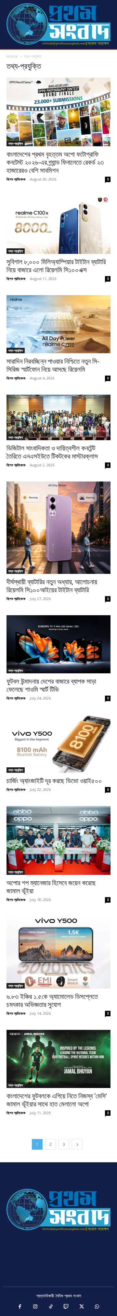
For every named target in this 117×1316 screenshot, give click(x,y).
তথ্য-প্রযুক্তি (15, 143)
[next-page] (77, 1144)
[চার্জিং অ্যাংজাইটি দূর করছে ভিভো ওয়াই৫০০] (58, 744)
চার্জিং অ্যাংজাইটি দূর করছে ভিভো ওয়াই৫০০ (54, 781)
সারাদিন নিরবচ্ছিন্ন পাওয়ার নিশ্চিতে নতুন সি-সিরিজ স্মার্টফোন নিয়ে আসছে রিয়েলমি (52, 365)
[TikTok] (51, 1307)
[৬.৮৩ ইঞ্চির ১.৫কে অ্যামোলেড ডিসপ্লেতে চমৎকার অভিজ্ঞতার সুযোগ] (58, 952)
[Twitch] (66, 1307)
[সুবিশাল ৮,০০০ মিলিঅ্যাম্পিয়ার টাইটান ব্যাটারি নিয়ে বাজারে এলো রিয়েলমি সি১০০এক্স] (58, 225)
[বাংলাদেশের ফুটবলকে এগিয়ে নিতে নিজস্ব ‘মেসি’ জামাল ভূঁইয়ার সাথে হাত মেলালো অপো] (58, 1059)
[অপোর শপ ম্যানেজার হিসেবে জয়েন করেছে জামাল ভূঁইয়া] (58, 840)
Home (12, 56)
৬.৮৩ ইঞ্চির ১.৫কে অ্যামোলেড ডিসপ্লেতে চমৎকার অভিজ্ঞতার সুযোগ (52, 1001)
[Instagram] (35, 1307)
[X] (82, 1307)
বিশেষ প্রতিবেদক (15, 179)
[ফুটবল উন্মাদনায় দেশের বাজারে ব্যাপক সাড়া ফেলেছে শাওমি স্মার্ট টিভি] (58, 644)
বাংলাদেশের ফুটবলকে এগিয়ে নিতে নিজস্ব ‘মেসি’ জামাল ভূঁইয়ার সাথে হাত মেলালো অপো (56, 1100)
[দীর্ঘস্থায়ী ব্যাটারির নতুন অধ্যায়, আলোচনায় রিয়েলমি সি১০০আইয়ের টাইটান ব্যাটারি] (58, 528)
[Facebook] (20, 1307)
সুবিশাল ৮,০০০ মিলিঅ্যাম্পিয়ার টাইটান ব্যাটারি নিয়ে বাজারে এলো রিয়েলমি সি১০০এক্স (56, 266)
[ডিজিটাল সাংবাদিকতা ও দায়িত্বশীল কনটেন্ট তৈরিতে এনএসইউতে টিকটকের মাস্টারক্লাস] (58, 417)
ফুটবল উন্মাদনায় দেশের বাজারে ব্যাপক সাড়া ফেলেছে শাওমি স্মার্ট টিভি (51, 685)
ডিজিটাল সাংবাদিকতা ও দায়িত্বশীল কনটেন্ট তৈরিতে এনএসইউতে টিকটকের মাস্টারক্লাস (52, 452)
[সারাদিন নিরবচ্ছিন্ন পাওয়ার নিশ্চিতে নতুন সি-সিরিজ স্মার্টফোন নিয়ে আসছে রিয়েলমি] (58, 324)
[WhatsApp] (97, 1307)
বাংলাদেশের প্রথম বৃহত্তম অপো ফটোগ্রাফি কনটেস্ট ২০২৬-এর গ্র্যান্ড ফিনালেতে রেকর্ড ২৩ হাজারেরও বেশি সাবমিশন (55, 162)
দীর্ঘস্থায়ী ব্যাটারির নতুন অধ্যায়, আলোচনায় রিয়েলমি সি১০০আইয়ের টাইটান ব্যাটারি (51, 586)
